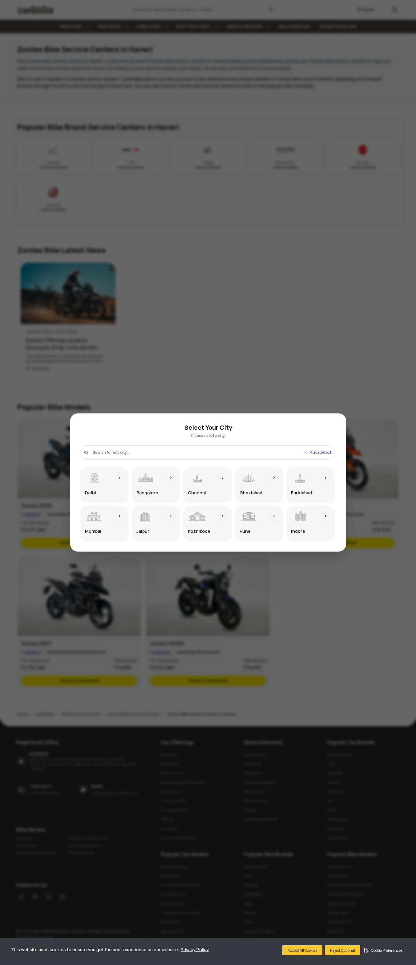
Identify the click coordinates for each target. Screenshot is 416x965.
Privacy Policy (195, 949)
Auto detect (320, 452)
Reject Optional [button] (342, 950)
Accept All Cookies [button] (302, 950)
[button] (383, 950)
